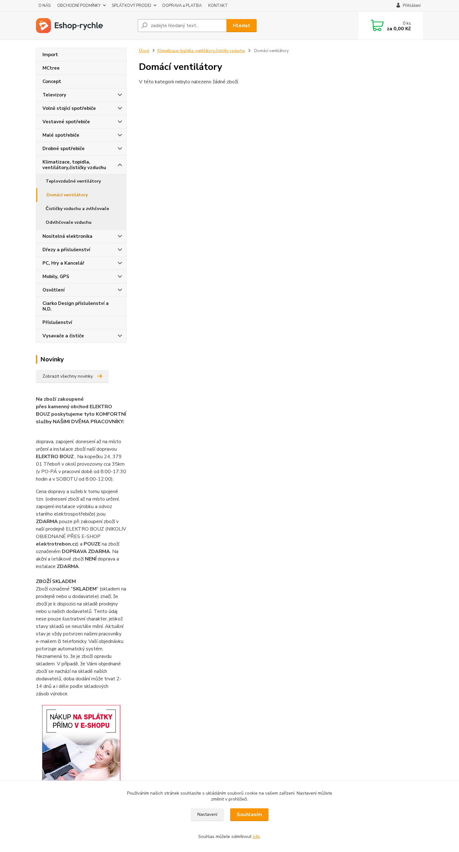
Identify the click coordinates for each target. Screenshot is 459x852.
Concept (51, 81)
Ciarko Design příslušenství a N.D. (75, 306)
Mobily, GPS (55, 276)
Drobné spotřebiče (63, 148)
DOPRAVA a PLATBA (182, 5)
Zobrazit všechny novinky (67, 376)
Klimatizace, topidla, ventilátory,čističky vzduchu (74, 165)
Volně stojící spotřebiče (69, 108)
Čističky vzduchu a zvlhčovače (77, 209)
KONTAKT (218, 5)
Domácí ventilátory (67, 195)
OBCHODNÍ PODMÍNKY (79, 5)
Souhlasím (249, 814)
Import (50, 54)
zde (256, 837)
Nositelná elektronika (67, 236)
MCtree (51, 68)
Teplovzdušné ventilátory (73, 181)
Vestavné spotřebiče (66, 122)
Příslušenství (57, 322)
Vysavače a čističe (63, 336)
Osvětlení (53, 290)
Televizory (54, 95)
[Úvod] (84, 25)
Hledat (241, 25)
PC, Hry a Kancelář (63, 263)
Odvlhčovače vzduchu (68, 222)
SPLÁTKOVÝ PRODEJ (131, 5)
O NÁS (44, 5)
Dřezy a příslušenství (66, 250)
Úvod (144, 51)
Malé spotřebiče (60, 135)
